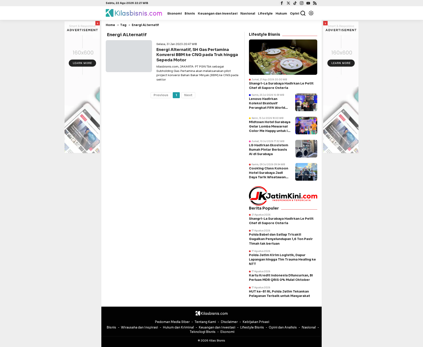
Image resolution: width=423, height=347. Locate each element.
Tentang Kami (205, 322)
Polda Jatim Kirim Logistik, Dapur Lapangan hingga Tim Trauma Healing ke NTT (282, 259)
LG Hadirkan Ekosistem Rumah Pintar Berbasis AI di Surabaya (268, 149)
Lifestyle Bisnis (252, 327)
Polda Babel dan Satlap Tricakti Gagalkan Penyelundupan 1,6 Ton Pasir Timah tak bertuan (281, 239)
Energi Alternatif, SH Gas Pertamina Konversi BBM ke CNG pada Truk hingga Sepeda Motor (197, 54)
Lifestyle (265, 13)
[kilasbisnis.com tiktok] (294, 4)
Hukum (281, 13)
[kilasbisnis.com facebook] (281, 4)
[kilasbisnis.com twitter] (288, 4)
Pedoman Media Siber (172, 322)
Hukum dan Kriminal (178, 327)
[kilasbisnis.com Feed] (314, 4)
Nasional (247, 13)
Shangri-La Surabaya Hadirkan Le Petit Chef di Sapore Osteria (281, 85)
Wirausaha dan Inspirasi (139, 327)
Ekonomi (174, 13)
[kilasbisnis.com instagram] (301, 4)
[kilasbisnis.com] (212, 313)
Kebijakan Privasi (256, 322)
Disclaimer (229, 322)
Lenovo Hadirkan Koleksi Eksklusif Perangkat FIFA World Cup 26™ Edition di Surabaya (267, 108)
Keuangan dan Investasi (217, 13)
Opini (294, 13)
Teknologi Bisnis (202, 332)
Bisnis (190, 13)
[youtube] (308, 4)
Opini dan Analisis (283, 327)
